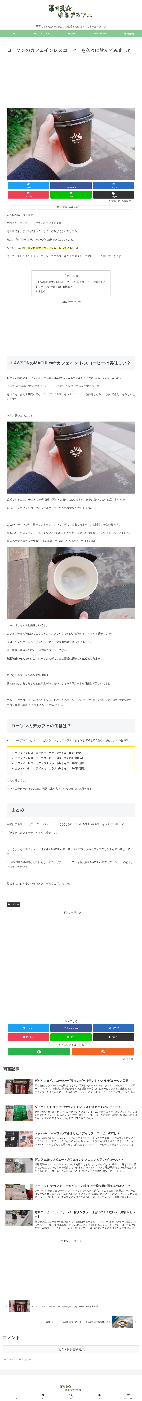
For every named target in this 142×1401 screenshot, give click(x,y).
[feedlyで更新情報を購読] (39, 1051)
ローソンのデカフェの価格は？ (55, 286)
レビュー (15, 904)
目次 (66, 275)
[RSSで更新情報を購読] (103, 1051)
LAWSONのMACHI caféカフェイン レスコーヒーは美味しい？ (72, 282)
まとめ (42, 291)
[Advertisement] (71, 80)
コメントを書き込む (71, 1349)
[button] (113, 195)
